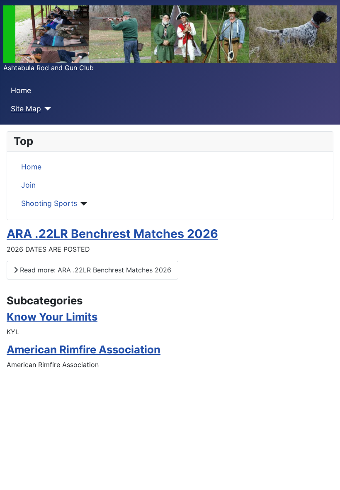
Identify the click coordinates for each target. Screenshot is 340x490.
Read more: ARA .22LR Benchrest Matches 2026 (94, 270)
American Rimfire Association (83, 349)
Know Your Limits (52, 316)
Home (21, 90)
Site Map (26, 108)
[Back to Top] (325, 474)
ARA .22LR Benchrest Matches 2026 (112, 233)
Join (28, 185)
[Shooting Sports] (82, 204)
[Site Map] (46, 108)
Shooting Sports (49, 203)
